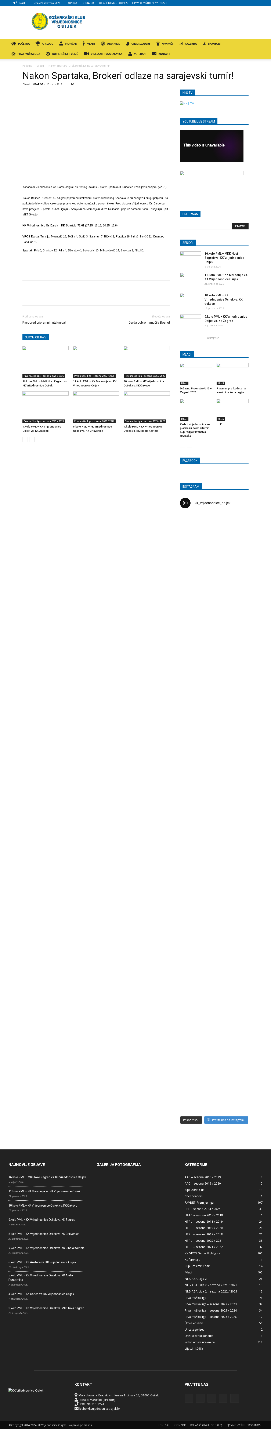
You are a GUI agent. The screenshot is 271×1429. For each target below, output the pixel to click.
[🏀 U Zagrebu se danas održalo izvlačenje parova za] (238, 746)
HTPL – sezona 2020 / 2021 (204, 1241)
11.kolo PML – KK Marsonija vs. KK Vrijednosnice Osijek (44, 1191)
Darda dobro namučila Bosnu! (149, 322)
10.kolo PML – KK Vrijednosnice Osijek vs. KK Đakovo (224, 299)
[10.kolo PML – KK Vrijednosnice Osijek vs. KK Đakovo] (147, 362)
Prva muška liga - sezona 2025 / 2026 (44, 375)
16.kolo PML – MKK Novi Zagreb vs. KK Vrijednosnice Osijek (224, 258)
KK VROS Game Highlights (202, 1253)
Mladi (184, 383)
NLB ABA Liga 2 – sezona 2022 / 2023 (211, 1291)
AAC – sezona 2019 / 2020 (203, 1183)
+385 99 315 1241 (91, 1404)
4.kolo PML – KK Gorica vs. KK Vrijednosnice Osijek (41, 1294)
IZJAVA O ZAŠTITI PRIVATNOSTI (149, 2)
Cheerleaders (194, 1196)
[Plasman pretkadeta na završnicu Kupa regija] (233, 374)
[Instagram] (238, 3)
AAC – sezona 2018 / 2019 (203, 1177)
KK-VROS (38, 84)
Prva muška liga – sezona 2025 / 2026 (211, 1317)
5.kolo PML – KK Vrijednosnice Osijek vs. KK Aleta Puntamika (40, 1277)
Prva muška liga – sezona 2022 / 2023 (211, 1304)
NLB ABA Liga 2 (196, 1279)
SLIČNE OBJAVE (35, 337)
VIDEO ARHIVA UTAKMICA (106, 54)
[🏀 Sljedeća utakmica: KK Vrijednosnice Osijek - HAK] (191, 692)
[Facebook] (231, 3)
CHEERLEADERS (141, 44)
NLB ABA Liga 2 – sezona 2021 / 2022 (211, 1285)
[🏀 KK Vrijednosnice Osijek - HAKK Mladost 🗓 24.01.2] (214, 537)
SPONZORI (88, 2)
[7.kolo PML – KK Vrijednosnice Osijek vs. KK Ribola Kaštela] (147, 407)
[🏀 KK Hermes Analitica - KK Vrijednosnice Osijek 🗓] (214, 1084)
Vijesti (40, 66)
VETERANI (140, 54)
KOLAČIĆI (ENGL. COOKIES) (113, 2)
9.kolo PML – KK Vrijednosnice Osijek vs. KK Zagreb (41, 1219)
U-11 (220, 424)
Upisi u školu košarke (199, 1336)
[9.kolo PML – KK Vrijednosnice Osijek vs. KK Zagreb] (45, 407)
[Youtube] (259, 3)
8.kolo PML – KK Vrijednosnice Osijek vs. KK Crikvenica (43, 1234)
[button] (257, 44)
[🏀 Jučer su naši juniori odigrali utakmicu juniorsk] (191, 589)
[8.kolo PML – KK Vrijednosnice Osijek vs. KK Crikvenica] (96, 407)
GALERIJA (191, 44)
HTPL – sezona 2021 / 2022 (204, 1247)
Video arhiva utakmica (200, 1342)
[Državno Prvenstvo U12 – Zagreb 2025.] (196, 374)
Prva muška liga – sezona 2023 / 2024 (211, 1310)
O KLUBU (47, 44)
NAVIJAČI (167, 44)
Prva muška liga (195, 1298)
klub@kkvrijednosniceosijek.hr (99, 1409)
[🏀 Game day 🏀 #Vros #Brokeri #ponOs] (238, 522)
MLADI (91, 44)
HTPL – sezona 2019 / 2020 (204, 1228)
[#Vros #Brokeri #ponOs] (214, 672)
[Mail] (245, 3)
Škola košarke (194, 1323)
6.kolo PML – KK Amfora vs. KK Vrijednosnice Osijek (42, 1262)
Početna (27, 66)
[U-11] (233, 410)
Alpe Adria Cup (195, 1190)
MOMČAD (71, 44)
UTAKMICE (113, 44)
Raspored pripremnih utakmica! (44, 322)
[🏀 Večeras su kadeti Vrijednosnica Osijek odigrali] (238, 940)
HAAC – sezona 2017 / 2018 (204, 1215)
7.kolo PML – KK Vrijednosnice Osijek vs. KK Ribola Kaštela (46, 1248)
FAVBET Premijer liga (199, 1202)
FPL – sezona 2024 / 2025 (202, 1209)
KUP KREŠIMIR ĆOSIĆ (65, 54)
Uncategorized (195, 1329)
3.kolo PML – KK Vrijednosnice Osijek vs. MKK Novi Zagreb (46, 1308)
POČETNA (24, 44)
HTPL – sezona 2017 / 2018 (204, 1234)
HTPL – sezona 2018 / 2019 (204, 1221)
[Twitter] (252, 3)
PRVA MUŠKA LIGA (29, 54)
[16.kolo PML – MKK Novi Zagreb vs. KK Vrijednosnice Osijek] (45, 362)
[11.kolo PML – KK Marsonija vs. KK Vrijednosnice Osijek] (96, 362)
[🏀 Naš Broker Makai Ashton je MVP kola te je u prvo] (191, 896)
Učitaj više (213, 338)
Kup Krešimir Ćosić (197, 1266)
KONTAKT (73, 2)
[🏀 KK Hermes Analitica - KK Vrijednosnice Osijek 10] (191, 1077)
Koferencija (192, 1260)
